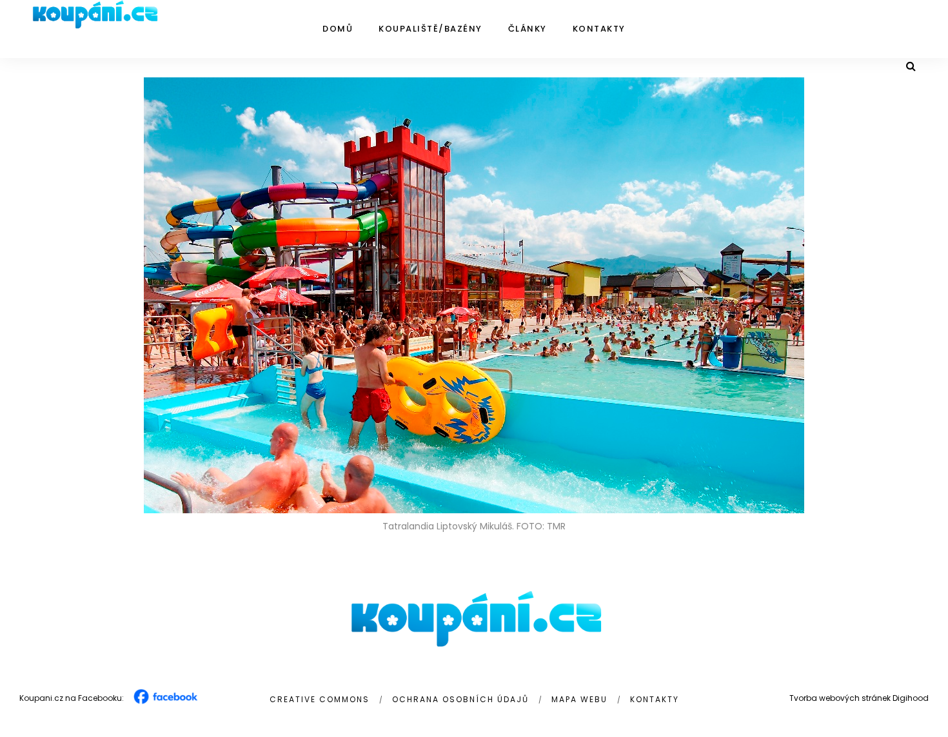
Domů (337, 29)
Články (527, 29)
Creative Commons (320, 699)
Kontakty (599, 29)
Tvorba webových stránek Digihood (859, 698)
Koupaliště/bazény (430, 29)
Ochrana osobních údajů (460, 699)
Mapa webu (579, 699)
